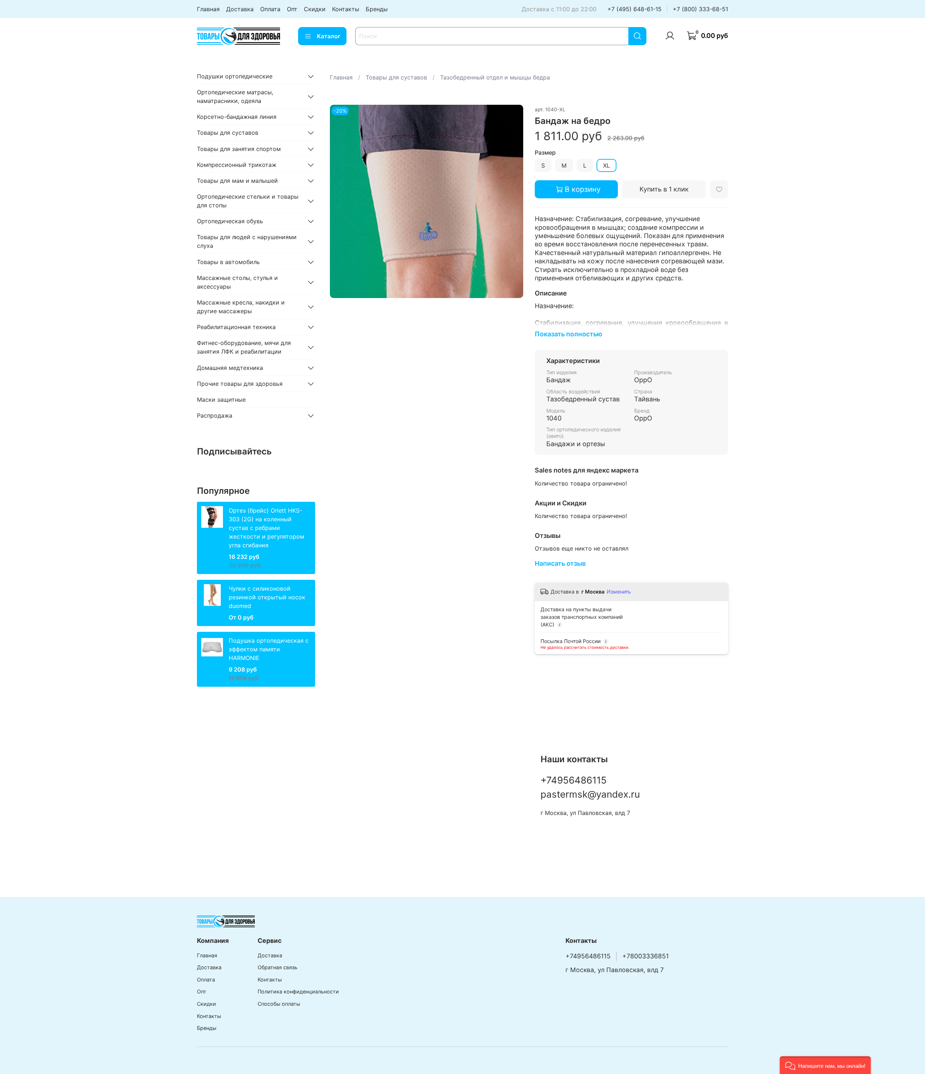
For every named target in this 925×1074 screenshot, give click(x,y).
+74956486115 (574, 780)
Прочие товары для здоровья (240, 383)
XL (606, 165)
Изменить (619, 591)
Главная (208, 9)
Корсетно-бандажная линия (236, 116)
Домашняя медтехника (230, 367)
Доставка (240, 9)
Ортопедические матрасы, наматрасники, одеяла (235, 96)
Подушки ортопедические (234, 76)
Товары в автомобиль (228, 262)
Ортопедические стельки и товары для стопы (247, 201)
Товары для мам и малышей (237, 180)
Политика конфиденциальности (298, 991)
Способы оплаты (279, 1004)
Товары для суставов (396, 77)
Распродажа (214, 415)
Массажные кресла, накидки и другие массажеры (241, 307)
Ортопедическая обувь (230, 221)
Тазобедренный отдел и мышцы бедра (495, 77)
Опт (292, 9)
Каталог (328, 36)
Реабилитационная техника (236, 327)
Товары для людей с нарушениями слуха (247, 241)
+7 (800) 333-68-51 (700, 9)
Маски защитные (221, 399)
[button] (825, 1065)
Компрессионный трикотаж (236, 164)
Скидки (315, 9)
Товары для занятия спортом (239, 148)
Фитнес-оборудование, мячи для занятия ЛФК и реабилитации (244, 347)
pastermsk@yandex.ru (590, 794)
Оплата (270, 9)
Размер (545, 152)
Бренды (377, 9)
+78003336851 (645, 956)
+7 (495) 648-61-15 (634, 9)
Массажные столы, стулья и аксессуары (237, 282)
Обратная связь (277, 967)
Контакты (345, 9)
